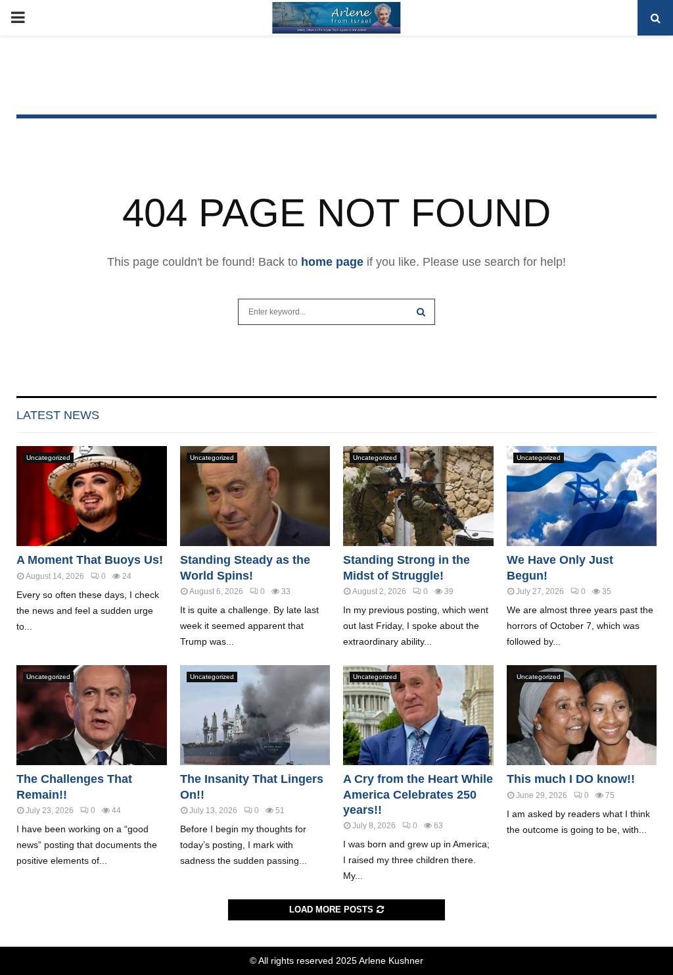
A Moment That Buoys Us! (89, 559)
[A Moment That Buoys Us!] (91, 496)
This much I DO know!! (571, 779)
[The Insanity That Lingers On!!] (255, 715)
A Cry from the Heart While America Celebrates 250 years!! (418, 794)
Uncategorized (48, 457)
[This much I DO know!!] (582, 715)
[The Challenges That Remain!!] (91, 715)
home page (332, 261)
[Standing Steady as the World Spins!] (255, 496)
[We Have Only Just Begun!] (582, 496)
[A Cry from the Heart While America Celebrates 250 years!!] (418, 715)
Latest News (57, 415)
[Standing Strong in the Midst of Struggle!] (418, 496)
